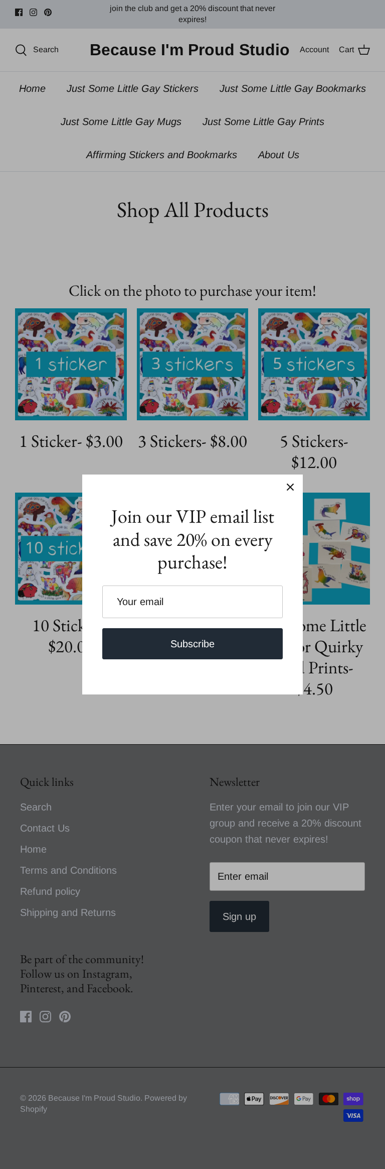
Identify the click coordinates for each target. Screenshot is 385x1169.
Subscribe (192, 643)
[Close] (290, 487)
